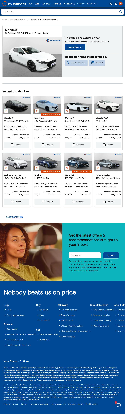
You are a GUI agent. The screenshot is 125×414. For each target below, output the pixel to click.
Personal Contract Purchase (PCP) (21, 334)
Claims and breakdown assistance (75, 331)
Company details (59, 404)
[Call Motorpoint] (111, 3)
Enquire (99, 63)
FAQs (9, 310)
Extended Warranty (69, 310)
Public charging (68, 336)
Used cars (44, 310)
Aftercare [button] (63, 305)
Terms (15, 404)
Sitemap (23, 404)
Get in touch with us (15, 315)
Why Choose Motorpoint (103, 310)
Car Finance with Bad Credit (19, 345)
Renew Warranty (68, 315)
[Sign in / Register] (116, 3)
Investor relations (75, 404)
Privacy (7, 404)
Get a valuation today (49, 334)
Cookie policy (92, 404)
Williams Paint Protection (72, 326)
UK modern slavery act (39, 404)
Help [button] (6, 305)
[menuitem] (20, 310)
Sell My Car (44, 340)
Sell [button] (38, 329)
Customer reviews (101, 326)
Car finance (12, 329)
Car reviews (45, 320)
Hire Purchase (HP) (15, 340)
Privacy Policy (79, 270)
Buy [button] (38, 305)
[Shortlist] (121, 3)
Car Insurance (67, 320)
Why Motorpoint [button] (99, 305)
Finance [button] (8, 324)
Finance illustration (20, 135)
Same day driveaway (102, 320)
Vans (42, 315)
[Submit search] (120, 11)
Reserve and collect (101, 315)
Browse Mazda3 (75, 47)
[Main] (14, 3)
